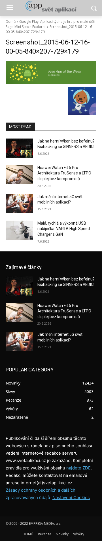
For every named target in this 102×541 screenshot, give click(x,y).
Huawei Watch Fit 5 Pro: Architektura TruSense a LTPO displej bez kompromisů (64, 173)
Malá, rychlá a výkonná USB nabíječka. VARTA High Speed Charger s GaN (63, 229)
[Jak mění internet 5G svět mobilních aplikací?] (19, 203)
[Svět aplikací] (51, 7)
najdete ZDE (78, 468)
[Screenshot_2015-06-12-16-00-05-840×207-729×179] (51, 72)
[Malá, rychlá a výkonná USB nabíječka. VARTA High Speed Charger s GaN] (19, 230)
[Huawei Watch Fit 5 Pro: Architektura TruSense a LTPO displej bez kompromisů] (19, 174)
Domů (11, 21)
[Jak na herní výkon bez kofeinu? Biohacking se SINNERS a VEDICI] (19, 148)
